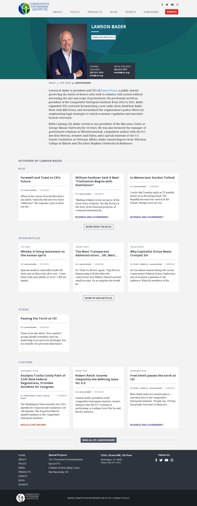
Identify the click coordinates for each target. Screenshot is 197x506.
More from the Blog (98, 226)
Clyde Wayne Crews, (33, 395)
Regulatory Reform (33, 424)
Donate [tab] (172, 11)
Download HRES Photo (103, 37)
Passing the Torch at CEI (39, 318)
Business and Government (92, 217)
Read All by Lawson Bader (98, 440)
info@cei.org (96, 75)
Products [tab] (95, 11)
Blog (114, 11)
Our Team (65, 82)
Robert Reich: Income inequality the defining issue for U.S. (96, 379)
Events (130, 11)
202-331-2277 (120, 69)
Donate (23, 484)
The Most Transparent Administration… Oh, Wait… (96, 253)
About (52, 82)
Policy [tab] (75, 11)
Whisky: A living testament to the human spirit (43, 253)
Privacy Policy (121, 498)
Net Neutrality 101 (59, 472)
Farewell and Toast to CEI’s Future (40, 179)
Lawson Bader (30, 190)
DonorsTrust (109, 90)
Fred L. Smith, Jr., (141, 264)
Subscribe (151, 11)
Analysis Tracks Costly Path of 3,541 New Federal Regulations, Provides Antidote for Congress (43, 381)
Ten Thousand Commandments (66, 459)
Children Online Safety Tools (64, 467)
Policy (22, 463)
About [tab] (58, 11)
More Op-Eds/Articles (98, 298)
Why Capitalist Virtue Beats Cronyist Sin (150, 253)
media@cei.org (122, 72)
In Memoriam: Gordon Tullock (152, 177)
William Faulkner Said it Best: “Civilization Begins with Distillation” (97, 181)
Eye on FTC (55, 463)
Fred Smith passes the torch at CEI (153, 377)
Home (21, 455)
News (21, 467)
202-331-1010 (96, 72)
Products (24, 472)
